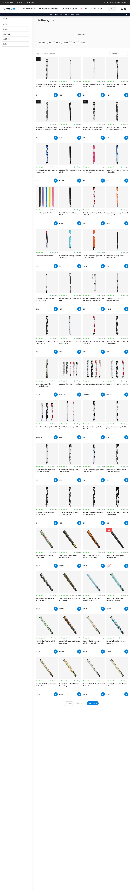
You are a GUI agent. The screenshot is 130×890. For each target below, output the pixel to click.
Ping (50, 43)
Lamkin (66, 43)
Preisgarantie (30, 2)
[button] (15, 24)
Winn (74, 43)
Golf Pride (83, 43)
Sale (85, 8)
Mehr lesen (81, 34)
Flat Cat (58, 43)
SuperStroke (41, 43)
